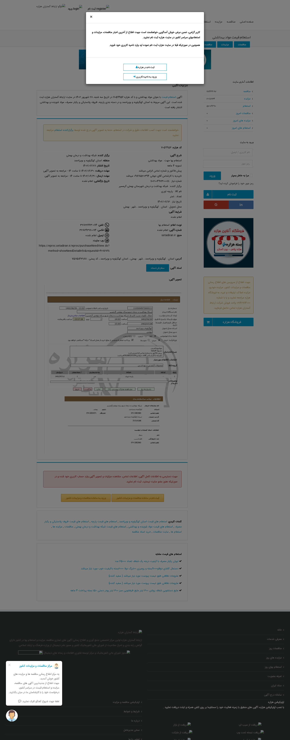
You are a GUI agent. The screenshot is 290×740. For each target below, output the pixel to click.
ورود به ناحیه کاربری (146, 76)
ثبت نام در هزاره (146, 67)
